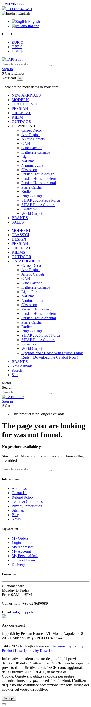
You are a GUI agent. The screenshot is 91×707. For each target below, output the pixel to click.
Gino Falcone (31, 148)
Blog (15, 515)
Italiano (33, 26)
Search (17, 370)
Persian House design (37, 174)
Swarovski (29, 209)
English (33, 21)
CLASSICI (20, 235)
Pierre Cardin (31, 187)
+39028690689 (13, 4)
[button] (23, 126)
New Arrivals (22, 366)
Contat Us (19, 493)
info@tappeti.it (24, 612)
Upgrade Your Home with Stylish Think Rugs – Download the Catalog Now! (52, 355)
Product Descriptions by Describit (28, 650)
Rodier (26, 192)
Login (16, 543)
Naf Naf (27, 161)
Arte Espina (30, 135)
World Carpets (32, 213)
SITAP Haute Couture (38, 205)
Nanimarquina (32, 165)
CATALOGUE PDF (28, 261)
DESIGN (19, 239)
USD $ (17, 51)
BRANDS (20, 362)
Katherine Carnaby (35, 152)
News (16, 519)
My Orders (20, 538)
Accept (9, 698)
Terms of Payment (26, 560)
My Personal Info (25, 556)
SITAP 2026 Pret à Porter (40, 200)
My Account (21, 551)
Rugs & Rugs (31, 196)
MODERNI (21, 230)
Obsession (29, 170)
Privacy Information (27, 506)
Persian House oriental (38, 183)
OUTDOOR (21, 257)
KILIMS (18, 252)
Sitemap (18, 510)
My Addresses (22, 547)
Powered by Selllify (68, 646)
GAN (25, 143)
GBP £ (17, 47)
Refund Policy (23, 497)
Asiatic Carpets (33, 139)
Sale (15, 375)
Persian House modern (38, 178)
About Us (19, 488)
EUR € (17, 42)
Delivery (18, 564)
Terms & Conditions (27, 502)
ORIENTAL (21, 248)
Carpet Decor (31, 130)
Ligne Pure (29, 157)
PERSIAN (20, 243)
